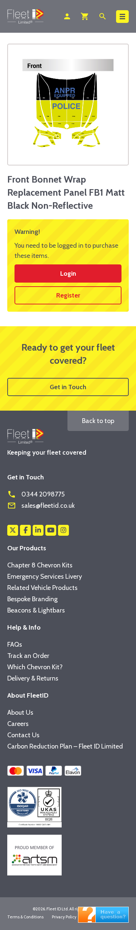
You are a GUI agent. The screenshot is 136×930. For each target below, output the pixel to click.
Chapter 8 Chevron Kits (40, 565)
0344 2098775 (36, 494)
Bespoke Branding (32, 599)
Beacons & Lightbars (36, 610)
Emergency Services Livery (44, 576)
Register (68, 295)
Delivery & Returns (32, 678)
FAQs (14, 644)
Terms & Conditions (25, 916)
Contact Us (23, 735)
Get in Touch (68, 387)
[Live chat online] (103, 914)
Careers (18, 724)
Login (68, 274)
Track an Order (28, 656)
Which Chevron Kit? (35, 667)
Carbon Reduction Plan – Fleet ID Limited (65, 746)
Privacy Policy (64, 916)
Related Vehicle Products (42, 588)
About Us (20, 713)
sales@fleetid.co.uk (41, 505)
